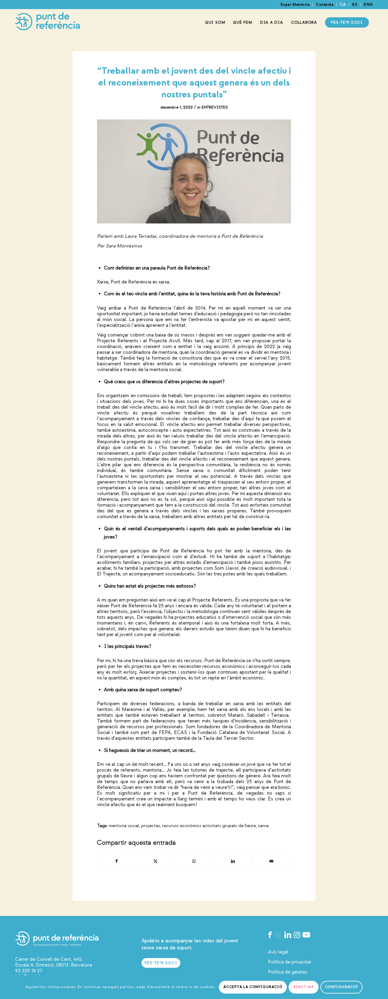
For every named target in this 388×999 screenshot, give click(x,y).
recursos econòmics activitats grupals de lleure (209, 826)
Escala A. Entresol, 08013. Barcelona (53, 965)
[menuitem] (295, 4)
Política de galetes (287, 972)
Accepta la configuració (252, 987)
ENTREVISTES (215, 107)
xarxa (263, 826)
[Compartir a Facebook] (116, 861)
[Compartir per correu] (271, 861)
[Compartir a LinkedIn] (233, 861)
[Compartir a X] (155, 861)
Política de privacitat (289, 962)
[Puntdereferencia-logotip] (47, 22)
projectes (150, 826)
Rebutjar (303, 987)
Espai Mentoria (295, 4)
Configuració (341, 987)
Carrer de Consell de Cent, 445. (49, 959)
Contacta (324, 4)
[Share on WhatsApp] (194, 861)
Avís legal (278, 952)
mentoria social (124, 826)
